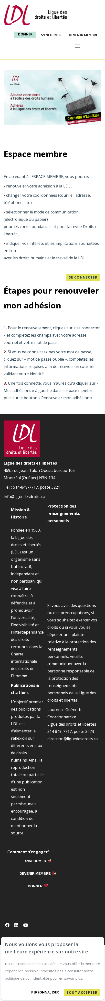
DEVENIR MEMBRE (35, 873)
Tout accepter (81, 992)
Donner (25, 34)
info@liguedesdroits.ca (24, 496)
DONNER (35, 886)
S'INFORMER (35, 861)
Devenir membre (83, 35)
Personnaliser (45, 992)
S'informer (51, 35)
